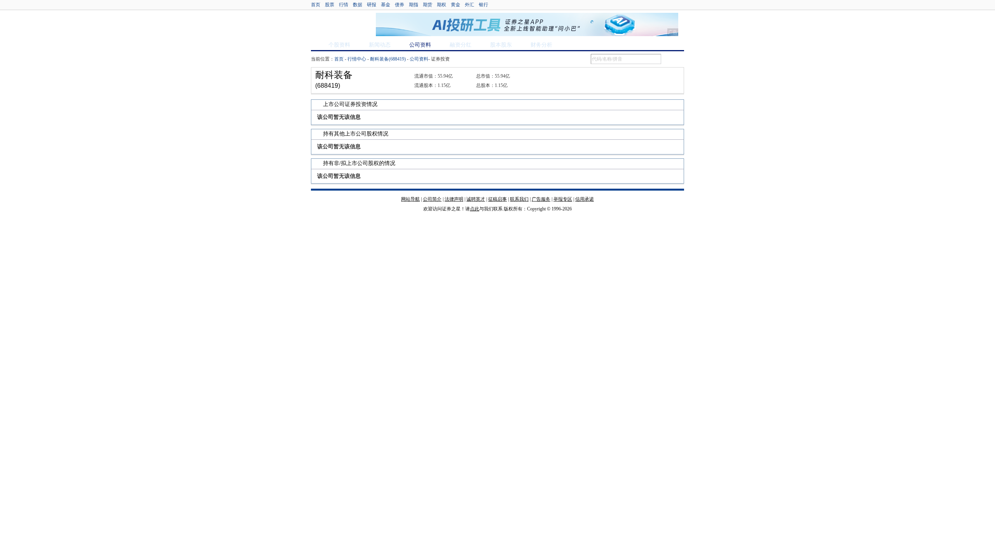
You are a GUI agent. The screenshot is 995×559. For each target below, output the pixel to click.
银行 (483, 4)
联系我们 (519, 199)
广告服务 (541, 199)
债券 (399, 4)
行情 (343, 4)
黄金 (455, 4)
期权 (441, 4)
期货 (427, 4)
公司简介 (432, 199)
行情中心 (356, 59)
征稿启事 (497, 199)
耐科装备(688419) (388, 59)
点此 (474, 209)
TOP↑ (676, 206)
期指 (413, 4)
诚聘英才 (475, 199)
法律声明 (454, 199)
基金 (385, 4)
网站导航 (410, 199)
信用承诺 (584, 199)
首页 (315, 4)
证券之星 (339, 24)
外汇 (469, 4)
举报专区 (562, 199)
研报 (371, 4)
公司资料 (419, 59)
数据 (357, 4)
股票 (329, 4)
